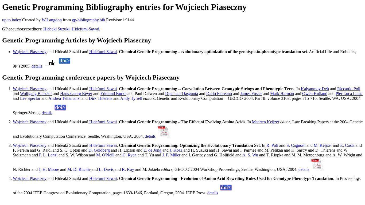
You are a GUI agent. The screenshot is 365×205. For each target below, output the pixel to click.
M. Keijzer (323, 145)
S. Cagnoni (295, 145)
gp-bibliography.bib (88, 20)
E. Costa (347, 145)
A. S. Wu (250, 155)
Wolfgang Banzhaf (36, 93)
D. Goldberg (99, 150)
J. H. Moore (49, 169)
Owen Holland (314, 93)
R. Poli (272, 145)
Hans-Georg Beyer (76, 93)
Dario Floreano (219, 93)
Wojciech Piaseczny (29, 51)
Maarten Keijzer (265, 122)
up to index (11, 20)
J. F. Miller (171, 155)
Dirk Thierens (100, 98)
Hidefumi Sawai (85, 29)
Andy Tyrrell (131, 98)
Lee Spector (30, 98)
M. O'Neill (105, 155)
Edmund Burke (113, 93)
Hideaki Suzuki (56, 29)
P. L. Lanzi (48, 155)
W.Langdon (52, 20)
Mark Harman (282, 93)
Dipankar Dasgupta (181, 93)
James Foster (251, 93)
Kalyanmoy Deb (315, 88)
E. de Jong (152, 150)
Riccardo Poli (348, 88)
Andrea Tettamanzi (64, 98)
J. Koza (176, 150)
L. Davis (106, 169)
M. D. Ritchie (79, 169)
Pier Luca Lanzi (349, 93)
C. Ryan (130, 155)
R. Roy (128, 169)
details (37, 66)
